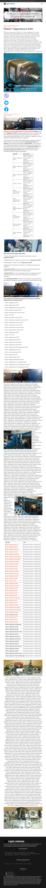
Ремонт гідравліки (21, 852)
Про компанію (7, 863)
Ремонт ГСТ (17, 854)
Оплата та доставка (19, 863)
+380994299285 (15, 1)
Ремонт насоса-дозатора (25, 854)
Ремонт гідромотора (30, 852)
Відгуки (29, 863)
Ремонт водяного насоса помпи (11, 852)
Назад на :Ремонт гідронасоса (10, 26)
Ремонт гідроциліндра (9, 854)
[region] (23, 15)
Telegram (6, 106)
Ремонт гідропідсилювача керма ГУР (21, 853)
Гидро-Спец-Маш (7, 115)
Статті (13, 863)
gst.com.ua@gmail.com (31, 1)
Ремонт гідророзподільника (34, 853)
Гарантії (25, 863)
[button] (5, 15)
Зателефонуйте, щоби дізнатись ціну (12, 114)
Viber (5, 99)
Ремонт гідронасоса (8, 853)
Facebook (6, 112)
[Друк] (23, 31)
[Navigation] (41, 4)
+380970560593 (10, 872)
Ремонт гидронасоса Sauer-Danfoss (11, 25)
